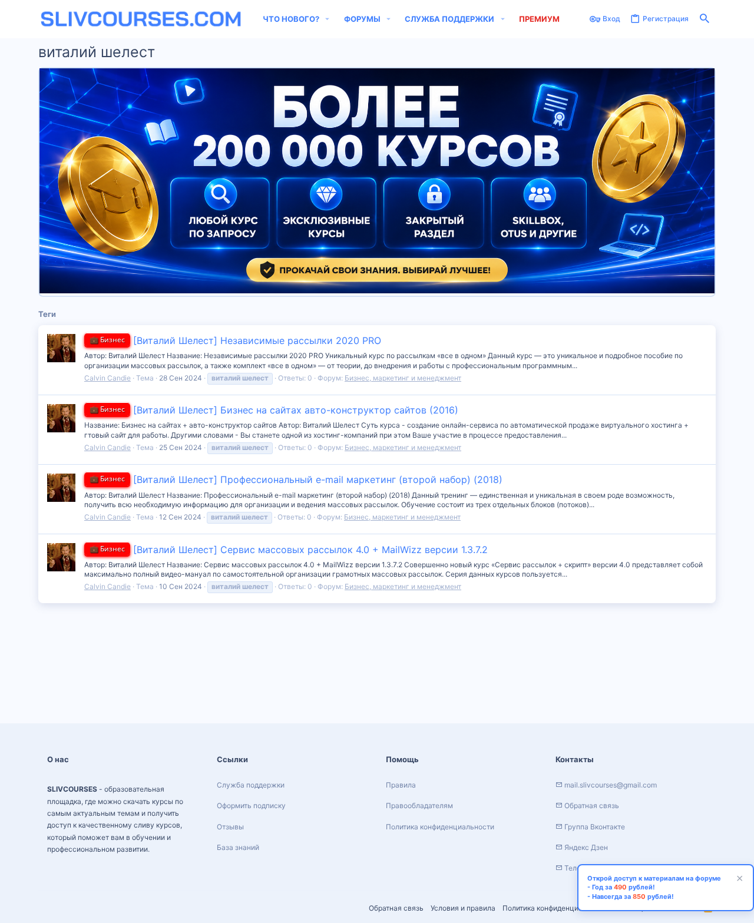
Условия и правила (463, 908)
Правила (401, 784)
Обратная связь (396, 908)
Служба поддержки (251, 784)
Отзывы (230, 826)
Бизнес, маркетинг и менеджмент (403, 377)
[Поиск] (704, 19)
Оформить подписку (251, 805)
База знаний (238, 847)
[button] (327, 19)
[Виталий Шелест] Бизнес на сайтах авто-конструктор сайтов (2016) (274, 410)
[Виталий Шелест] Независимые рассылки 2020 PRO (235, 340)
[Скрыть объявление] (738, 879)
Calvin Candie (107, 377)
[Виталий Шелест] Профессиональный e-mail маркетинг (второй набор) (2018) (296, 479)
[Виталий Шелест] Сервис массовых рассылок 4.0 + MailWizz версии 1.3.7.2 (289, 549)
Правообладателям (419, 805)
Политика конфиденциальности (556, 908)
